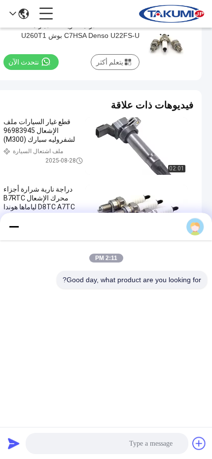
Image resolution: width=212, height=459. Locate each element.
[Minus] (14, 226)
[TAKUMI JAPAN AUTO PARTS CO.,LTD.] (171, 14)
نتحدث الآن (23, 62)
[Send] (14, 443)
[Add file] (199, 443)
